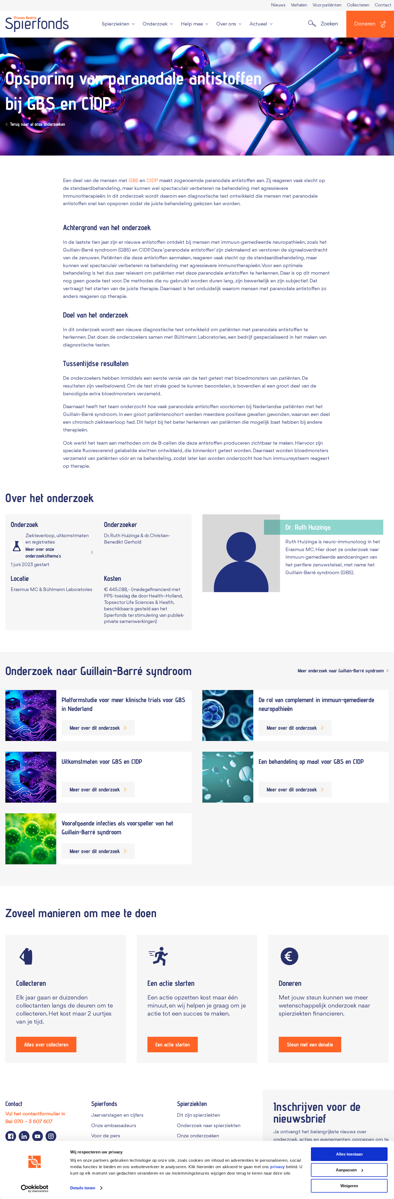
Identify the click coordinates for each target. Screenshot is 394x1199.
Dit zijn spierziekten (198, 1115)
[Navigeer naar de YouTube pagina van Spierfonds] (37, 1136)
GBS (133, 180)
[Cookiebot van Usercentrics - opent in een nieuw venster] (34, 1189)
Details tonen (82, 1188)
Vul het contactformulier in (35, 1114)
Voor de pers (105, 1136)
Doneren (365, 24)
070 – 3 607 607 (33, 1121)
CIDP (152, 180)
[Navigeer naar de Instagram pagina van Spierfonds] (51, 1136)
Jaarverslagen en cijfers (117, 1115)
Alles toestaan (349, 1154)
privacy (277, 1166)
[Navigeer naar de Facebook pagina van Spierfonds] (10, 1136)
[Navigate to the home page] (37, 24)
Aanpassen (346, 1170)
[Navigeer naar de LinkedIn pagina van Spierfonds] (24, 1136)
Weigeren (349, 1185)
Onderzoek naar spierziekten (208, 1125)
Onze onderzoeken (198, 1136)
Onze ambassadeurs (113, 1125)
